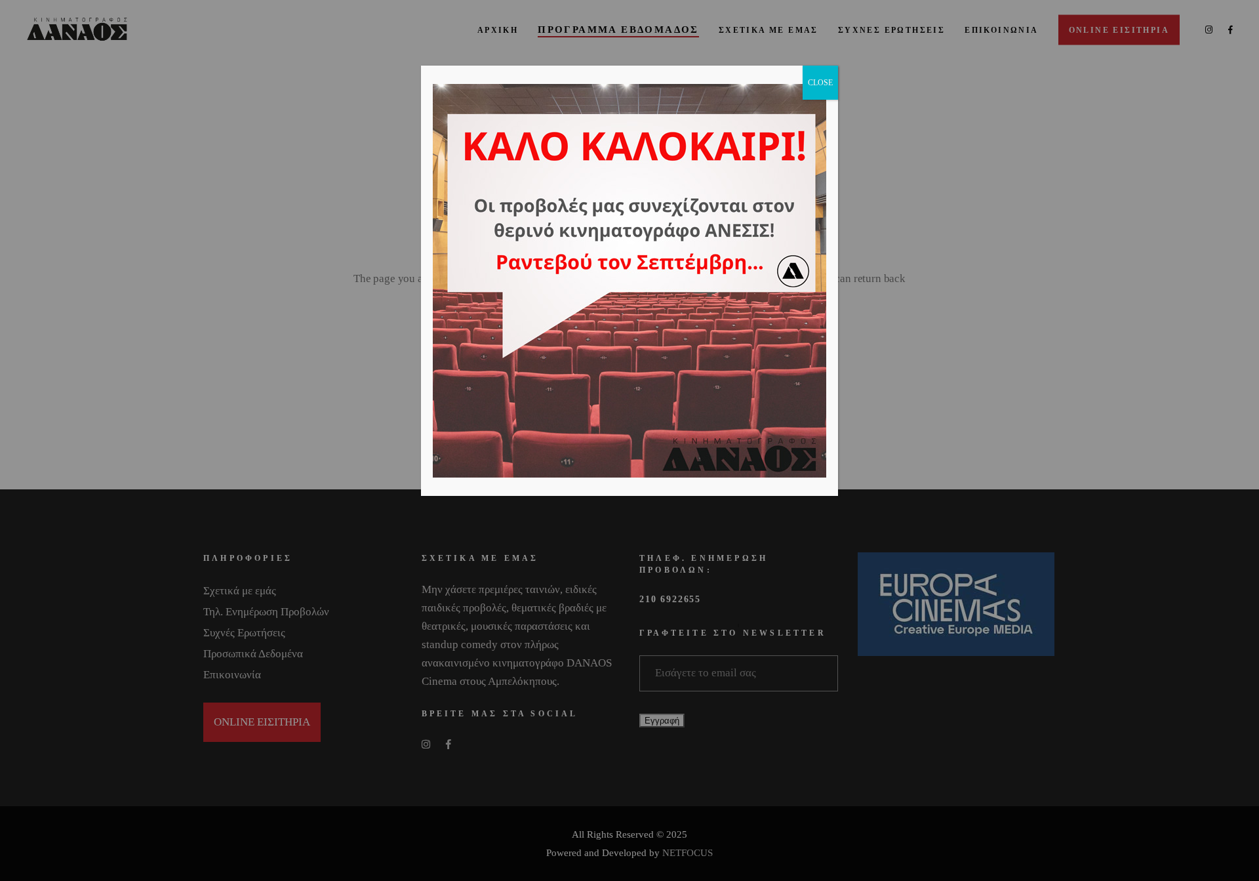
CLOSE (820, 82)
